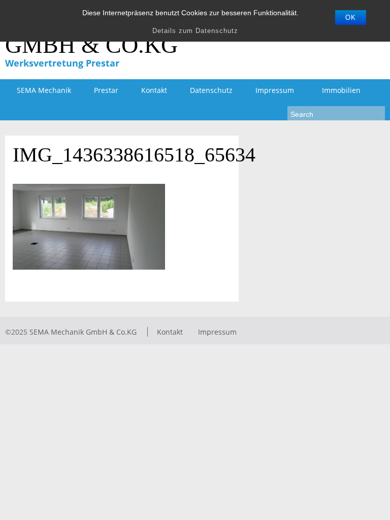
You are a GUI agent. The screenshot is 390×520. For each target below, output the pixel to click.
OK (350, 17)
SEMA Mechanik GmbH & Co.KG (83, 332)
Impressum (269, 90)
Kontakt (154, 90)
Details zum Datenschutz (195, 31)
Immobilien (341, 90)
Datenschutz (211, 90)
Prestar (106, 90)
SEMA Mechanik (44, 90)
